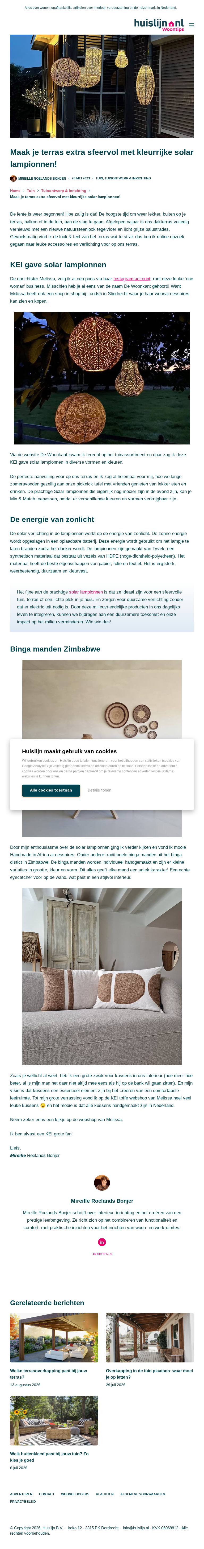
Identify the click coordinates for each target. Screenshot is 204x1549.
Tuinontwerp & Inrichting (128, 178)
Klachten (105, 1494)
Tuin (99, 178)
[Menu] (191, 25)
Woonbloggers (75, 1494)
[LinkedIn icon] (102, 1242)
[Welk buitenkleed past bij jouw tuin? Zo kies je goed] (54, 1420)
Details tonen (99, 790)
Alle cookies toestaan (51, 790)
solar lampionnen (86, 592)
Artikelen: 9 (102, 1254)
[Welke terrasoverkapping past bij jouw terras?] (54, 1337)
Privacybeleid (23, 1501)
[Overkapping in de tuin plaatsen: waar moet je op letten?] (150, 1337)
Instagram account (131, 278)
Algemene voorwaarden (142, 1494)
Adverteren (21, 1494)
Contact (46, 1494)
